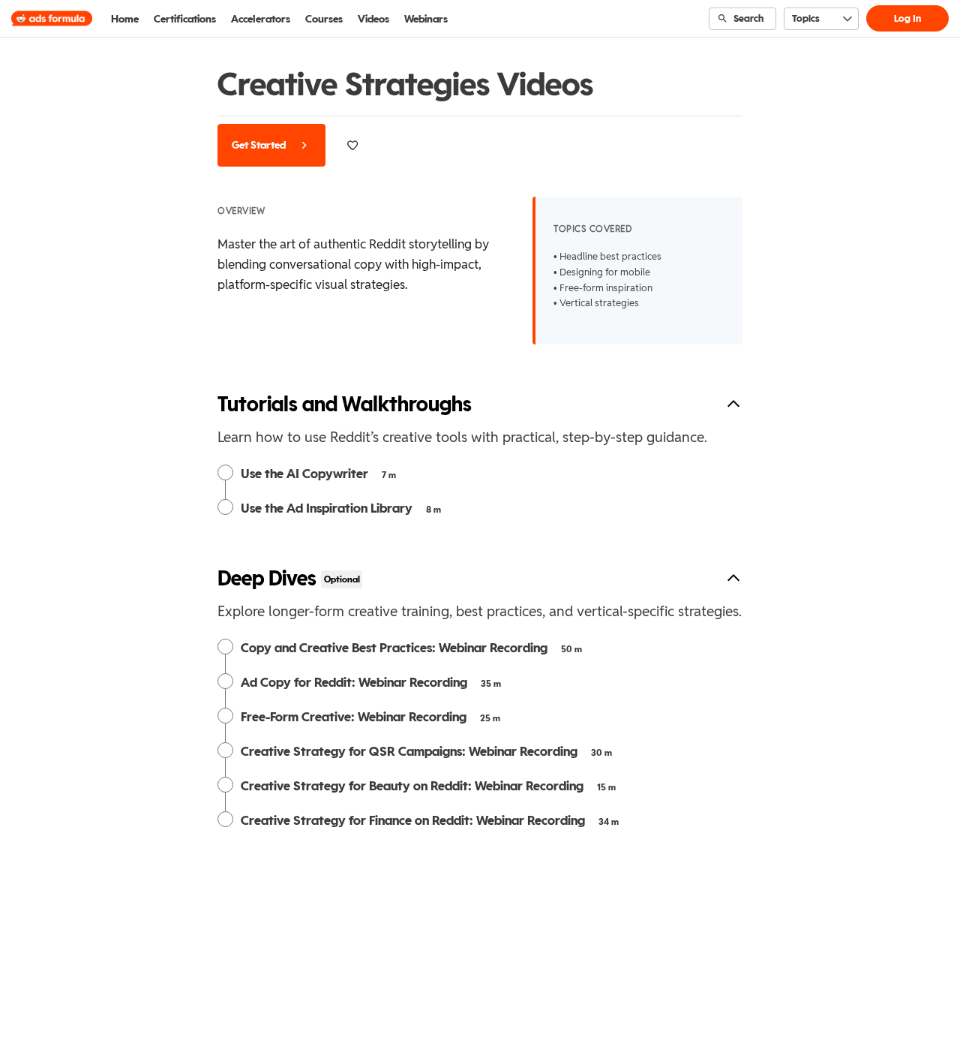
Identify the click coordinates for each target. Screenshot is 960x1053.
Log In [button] (907, 18)
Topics (806, 18)
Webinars (426, 19)
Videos (373, 19)
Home (125, 19)
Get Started (260, 145)
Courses (324, 19)
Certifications (185, 19)
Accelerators (260, 19)
